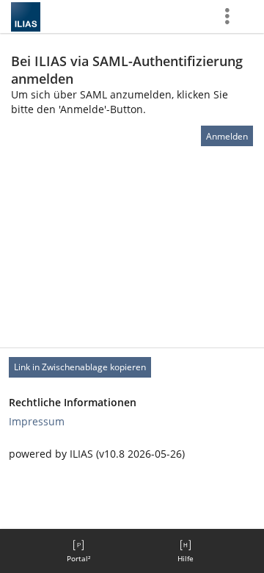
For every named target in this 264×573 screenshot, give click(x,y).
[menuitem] (78, 551)
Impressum (37, 421)
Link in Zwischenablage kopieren (80, 367)
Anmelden (227, 136)
